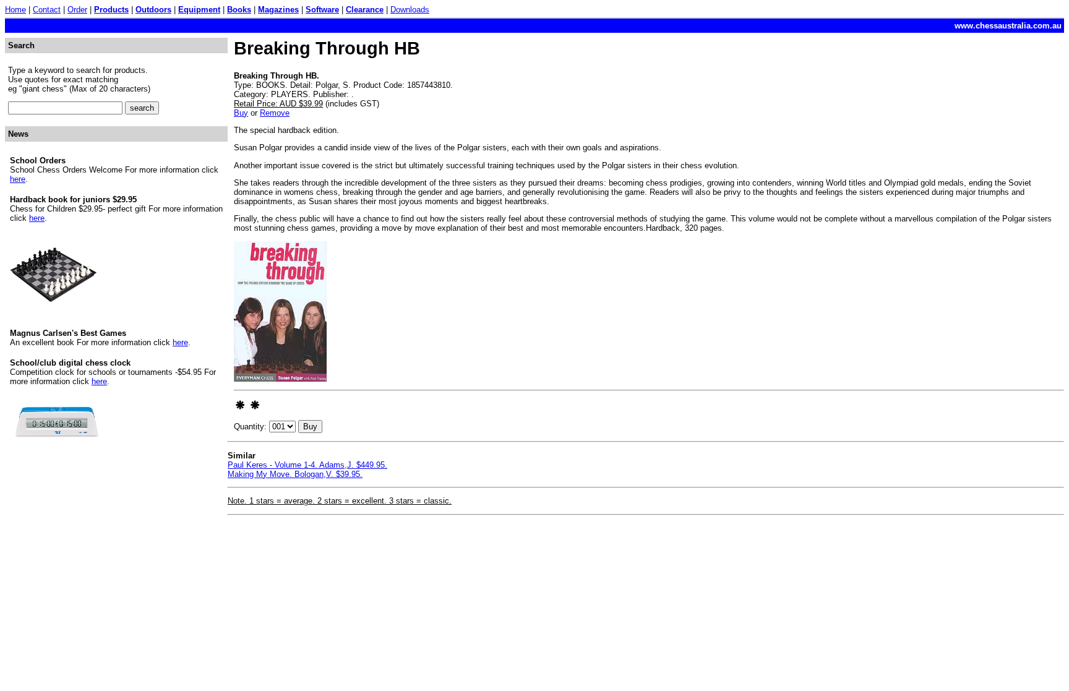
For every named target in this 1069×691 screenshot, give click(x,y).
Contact (47, 9)
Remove (275, 113)
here (17, 179)
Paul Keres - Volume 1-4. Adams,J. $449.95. (307, 465)
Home (15, 9)
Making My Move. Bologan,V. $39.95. (295, 474)
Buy (241, 113)
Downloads (409, 9)
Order (77, 9)
